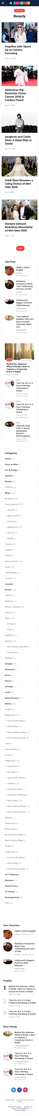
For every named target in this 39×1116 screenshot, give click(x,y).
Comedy (9, 584)
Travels (8, 578)
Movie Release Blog (16, 732)
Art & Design (11, 470)
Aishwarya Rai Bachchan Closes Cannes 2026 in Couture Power (15, 95)
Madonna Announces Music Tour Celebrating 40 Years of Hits (24, 285)
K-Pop (10, 624)
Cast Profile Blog (15, 720)
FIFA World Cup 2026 (17, 646)
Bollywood (10, 715)
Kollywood (10, 823)
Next (20, 248)
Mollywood (12, 527)
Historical (9, 669)
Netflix (10, 538)
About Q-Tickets (14, 1107)
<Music (8, 595)
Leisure (8, 612)
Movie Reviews (12, 698)
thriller (8, 846)
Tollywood (10, 852)
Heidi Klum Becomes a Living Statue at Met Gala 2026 (19, 184)
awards (11, 532)
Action (8, 458)
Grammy (11, 521)
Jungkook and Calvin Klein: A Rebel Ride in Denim (18, 140)
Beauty (8, 481)
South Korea (11, 886)
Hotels (8, 555)
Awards (8, 475)
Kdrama (9, 817)
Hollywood (10, 760)
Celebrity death (14, 789)
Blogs (9, 360)
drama (8, 755)
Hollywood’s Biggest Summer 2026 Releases (24, 303)
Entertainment (12, 504)
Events (18, 401)
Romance (9, 880)
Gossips (8, 663)
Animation (12, 766)
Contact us (28, 1107)
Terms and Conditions (20, 1108)
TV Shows (10, 891)
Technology (10, 572)
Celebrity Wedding (16, 795)
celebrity (11, 783)
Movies (8, 703)
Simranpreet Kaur (22, 1045)
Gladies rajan (21, 308)
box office (12, 772)
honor (8, 675)
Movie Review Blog (16, 738)
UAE (7, 903)
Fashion (8, 487)
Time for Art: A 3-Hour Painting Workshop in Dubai (25, 387)
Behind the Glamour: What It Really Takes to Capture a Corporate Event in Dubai (18, 368)
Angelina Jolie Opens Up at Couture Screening (18, 50)
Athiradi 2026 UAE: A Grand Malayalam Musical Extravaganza (23, 430)
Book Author (13, 515)
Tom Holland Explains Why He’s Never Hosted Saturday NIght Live (25, 321)
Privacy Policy (20, 1110)
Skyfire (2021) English (23, 268)
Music (7, 618)
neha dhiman (21, 1077)
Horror (8, 681)
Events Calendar (13, 607)
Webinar (9, 658)
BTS (9, 629)
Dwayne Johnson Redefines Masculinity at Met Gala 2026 (19, 227)
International (11, 561)
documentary (11, 749)
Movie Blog (12, 726)
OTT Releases (11, 874)
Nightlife (9, 635)
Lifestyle (9, 686)
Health (8, 550)
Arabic (8, 709)
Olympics (11, 652)
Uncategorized (12, 897)
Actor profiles (11, 464)
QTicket (19, 273)
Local (7, 567)
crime (7, 743)
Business (9, 498)
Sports (8, 641)
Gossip (8, 544)
